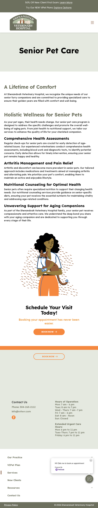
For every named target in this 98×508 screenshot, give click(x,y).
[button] (89, 479)
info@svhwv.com (21, 411)
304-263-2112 (28, 407)
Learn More (66, 2)
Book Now (47, 331)
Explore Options (63, 7)
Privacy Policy (11, 505)
